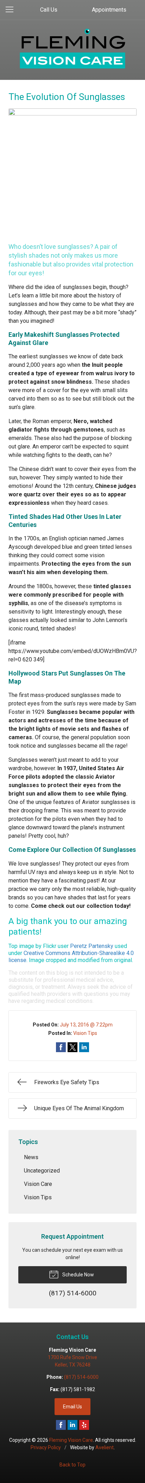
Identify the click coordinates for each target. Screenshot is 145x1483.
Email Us (72, 1406)
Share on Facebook (61, 1047)
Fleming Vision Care (71, 1440)
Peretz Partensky (91, 946)
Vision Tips (85, 1033)
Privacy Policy (46, 1447)
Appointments (109, 9)
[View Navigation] (12, 9)
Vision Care (38, 1184)
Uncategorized (42, 1170)
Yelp (84, 1425)
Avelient (104, 1447)
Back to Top (72, 1465)
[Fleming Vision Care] (72, 49)
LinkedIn (72, 1425)
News (31, 1157)
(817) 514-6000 (81, 1377)
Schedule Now (77, 1274)
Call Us (48, 9)
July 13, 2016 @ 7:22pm (86, 1025)
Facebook (61, 1425)
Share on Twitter (72, 1047)
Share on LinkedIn (84, 1047)
